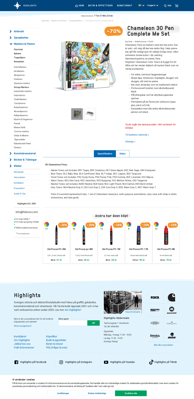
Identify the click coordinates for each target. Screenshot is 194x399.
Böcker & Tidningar (25, 159)
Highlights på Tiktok (166, 361)
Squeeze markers (22, 83)
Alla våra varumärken (163, 345)
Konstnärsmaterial (25, 153)
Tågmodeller (19, 139)
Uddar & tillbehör (21, 135)
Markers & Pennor (24, 43)
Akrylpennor (19, 75)
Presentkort (19, 188)
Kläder (18, 165)
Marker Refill (19, 127)
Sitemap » (130, 141)
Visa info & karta (132, 312)
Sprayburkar (21, 37)
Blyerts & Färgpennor (23, 119)
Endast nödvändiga (97, 393)
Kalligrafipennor (21, 115)
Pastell (17, 123)
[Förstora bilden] (84, 64)
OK (93, 323)
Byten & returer (54, 343)
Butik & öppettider (100, 5)
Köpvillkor (51, 336)
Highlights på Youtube (122, 361)
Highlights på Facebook (33, 361)
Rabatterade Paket (22, 143)
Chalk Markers (20, 99)
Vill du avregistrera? (23, 326)
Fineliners (18, 79)
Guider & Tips (20, 194)
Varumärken (19, 177)
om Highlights (72, 309)
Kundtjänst (124, 5)
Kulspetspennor (21, 107)
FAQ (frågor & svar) (56, 347)
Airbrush (19, 31)
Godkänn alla (131, 393)
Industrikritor (19, 95)
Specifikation (105, 153)
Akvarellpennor (21, 111)
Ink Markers (19, 71)
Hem (81, 5)
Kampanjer (19, 172)
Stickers (17, 147)
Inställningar (63, 393)
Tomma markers (21, 131)
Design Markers (21, 87)
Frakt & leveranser (24, 347)
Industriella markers (23, 91)
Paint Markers (20, 67)
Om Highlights (22, 340)
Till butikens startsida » (137, 134)
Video (122, 153)
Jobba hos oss (22, 343)
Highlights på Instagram (78, 361)
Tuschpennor (20, 103)
